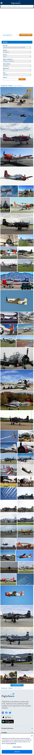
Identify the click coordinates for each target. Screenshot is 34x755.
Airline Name (6, 63)
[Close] (32, 736)
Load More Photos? (17, 685)
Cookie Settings (17, 747)
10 (20, 85)
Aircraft (5, 45)
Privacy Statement (11, 743)
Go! (22, 79)
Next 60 (10, 85)
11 (21, 85)
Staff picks (6, 68)
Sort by (5, 54)
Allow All (17, 751)
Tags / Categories (8, 59)
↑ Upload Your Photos (26, 34)
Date (4, 73)
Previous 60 (4, 85)
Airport (5, 50)
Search (5, 77)
